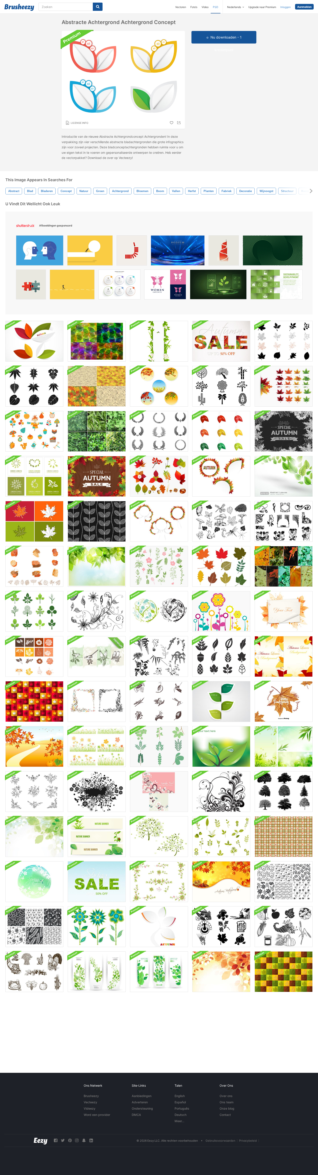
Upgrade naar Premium (262, 7)
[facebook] (55, 1140)
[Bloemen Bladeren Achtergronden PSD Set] (284, 881)
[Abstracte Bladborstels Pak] (221, 656)
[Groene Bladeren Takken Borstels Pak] (159, 746)
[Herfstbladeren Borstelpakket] (159, 476)
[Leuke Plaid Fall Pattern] (284, 836)
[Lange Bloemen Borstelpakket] (221, 611)
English (180, 1096)
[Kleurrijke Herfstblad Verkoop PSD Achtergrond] (97, 476)
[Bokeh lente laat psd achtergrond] (97, 566)
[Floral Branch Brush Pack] (97, 611)
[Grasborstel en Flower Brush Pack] (97, 746)
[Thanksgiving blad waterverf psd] (284, 701)
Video (205, 7)
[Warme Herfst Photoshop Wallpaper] (221, 971)
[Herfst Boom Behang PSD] (159, 926)
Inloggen (285, 7)
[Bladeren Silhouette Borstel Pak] (34, 386)
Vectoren (180, 7)
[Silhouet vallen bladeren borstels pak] (284, 341)
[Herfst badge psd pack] (159, 386)
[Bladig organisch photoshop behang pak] (284, 746)
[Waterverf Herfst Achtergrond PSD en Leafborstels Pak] (284, 611)
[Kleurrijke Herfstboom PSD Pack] (159, 521)
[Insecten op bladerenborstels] (159, 701)
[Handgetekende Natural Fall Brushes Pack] (221, 521)
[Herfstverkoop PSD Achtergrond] (221, 341)
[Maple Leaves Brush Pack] (284, 386)
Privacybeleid (248, 1140)
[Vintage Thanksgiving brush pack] (34, 971)
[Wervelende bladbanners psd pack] (97, 971)
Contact (225, 1115)
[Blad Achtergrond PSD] (284, 476)
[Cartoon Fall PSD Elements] (34, 431)
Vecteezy (90, 1102)
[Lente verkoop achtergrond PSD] (97, 881)
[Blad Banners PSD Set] (159, 971)
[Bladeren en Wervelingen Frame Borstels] (97, 701)
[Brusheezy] (19, 7)
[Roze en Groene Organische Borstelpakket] (159, 566)
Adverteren (140, 1102)
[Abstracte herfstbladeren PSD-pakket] (34, 341)
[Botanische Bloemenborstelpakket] (34, 656)
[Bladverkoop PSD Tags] (221, 431)
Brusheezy (91, 1096)
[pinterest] (70, 1140)
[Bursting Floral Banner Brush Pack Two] (97, 791)
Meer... (179, 1121)
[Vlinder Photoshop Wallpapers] (159, 791)
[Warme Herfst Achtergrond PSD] (221, 881)
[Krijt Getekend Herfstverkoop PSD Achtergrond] (284, 431)
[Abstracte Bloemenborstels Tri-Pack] (97, 926)
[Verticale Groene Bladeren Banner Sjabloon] (159, 341)
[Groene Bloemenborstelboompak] (159, 836)
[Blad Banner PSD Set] (221, 701)
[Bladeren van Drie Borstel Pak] (34, 611)
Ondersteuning (142, 1108)
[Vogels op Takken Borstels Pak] (97, 656)
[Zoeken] (98, 7)
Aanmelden (304, 6)
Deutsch (180, 1115)
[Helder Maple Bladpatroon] (34, 701)
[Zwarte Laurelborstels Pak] (159, 431)
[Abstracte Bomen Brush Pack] (221, 386)
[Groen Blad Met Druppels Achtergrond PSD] (221, 746)
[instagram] (77, 1140)
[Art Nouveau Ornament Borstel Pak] (284, 521)
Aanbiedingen (141, 1096)
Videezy (89, 1108)
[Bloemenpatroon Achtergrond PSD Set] (34, 926)
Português (182, 1108)
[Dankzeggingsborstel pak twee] (284, 926)
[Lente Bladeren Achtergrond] (34, 836)
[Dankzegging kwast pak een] (221, 926)
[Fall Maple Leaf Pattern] (284, 971)
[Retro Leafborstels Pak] (221, 836)
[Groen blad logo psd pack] (34, 476)
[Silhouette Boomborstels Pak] (284, 791)
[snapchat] (84, 1140)
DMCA (136, 1115)
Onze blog (227, 1108)
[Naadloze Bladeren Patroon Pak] (97, 386)
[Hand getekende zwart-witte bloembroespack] (34, 791)
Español (180, 1102)
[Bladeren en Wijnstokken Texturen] (284, 566)
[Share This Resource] (179, 122)
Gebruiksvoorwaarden (220, 1140)
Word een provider (97, 1115)
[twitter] (63, 1140)
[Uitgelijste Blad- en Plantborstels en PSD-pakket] (34, 566)
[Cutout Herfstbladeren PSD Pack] (221, 476)
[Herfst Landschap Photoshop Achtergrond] (34, 746)
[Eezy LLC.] (40, 1140)
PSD (215, 7)
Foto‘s (193, 7)
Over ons (226, 1096)
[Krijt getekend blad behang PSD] (97, 521)
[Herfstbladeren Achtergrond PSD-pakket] (284, 656)
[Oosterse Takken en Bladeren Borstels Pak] (159, 656)
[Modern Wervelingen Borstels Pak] (221, 791)
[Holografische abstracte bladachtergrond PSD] (97, 341)
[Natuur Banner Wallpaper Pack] (97, 836)
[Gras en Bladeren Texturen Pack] (97, 431)
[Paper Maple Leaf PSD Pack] (34, 521)
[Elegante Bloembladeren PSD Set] (159, 881)
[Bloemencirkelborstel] (159, 611)
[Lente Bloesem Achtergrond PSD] (34, 881)
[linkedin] (91, 1140)
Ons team (226, 1102)
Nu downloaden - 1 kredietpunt (225, 39)
